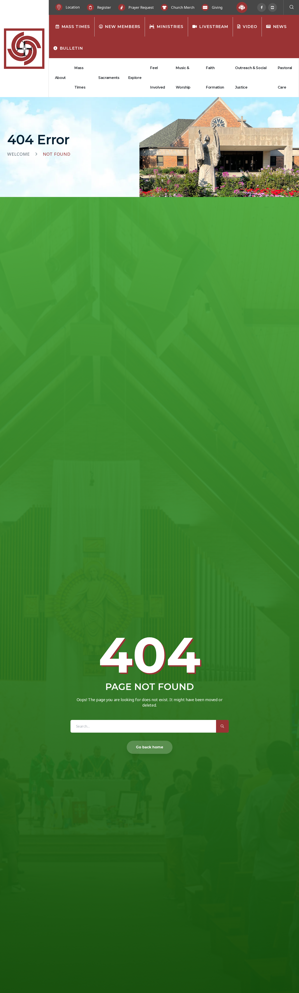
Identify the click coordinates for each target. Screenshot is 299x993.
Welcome (18, 154)
